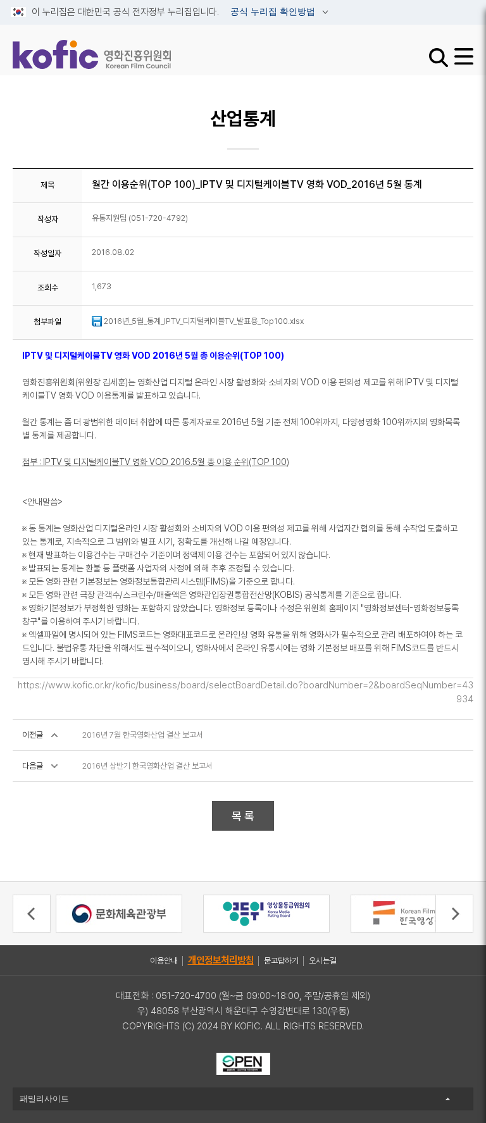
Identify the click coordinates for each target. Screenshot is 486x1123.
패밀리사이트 (44, 1098)
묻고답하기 (281, 960)
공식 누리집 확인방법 (274, 12)
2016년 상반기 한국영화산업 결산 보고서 (147, 766)
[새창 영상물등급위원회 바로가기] (266, 912)
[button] (32, 914)
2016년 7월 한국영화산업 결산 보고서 (142, 735)
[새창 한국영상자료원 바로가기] (414, 912)
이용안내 (164, 960)
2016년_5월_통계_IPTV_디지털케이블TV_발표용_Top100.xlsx (203, 321)
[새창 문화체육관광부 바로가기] (119, 912)
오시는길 (323, 960)
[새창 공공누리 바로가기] (243, 1063)
